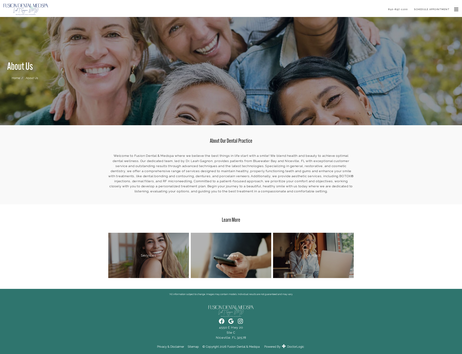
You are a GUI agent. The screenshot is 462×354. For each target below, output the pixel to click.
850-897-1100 (398, 9)
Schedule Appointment (432, 9)
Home (16, 78)
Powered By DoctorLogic (284, 346)
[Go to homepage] (191, 9)
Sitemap (193, 346)
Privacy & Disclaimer (170, 346)
